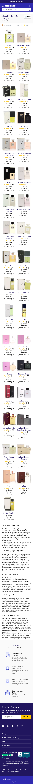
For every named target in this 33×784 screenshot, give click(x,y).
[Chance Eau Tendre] (24, 337)
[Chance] (9, 364)
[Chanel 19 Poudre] (24, 283)
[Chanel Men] (24, 256)
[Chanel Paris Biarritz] (9, 227)
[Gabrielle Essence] (24, 36)
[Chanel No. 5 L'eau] (24, 227)
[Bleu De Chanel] (24, 364)
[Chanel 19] (9, 310)
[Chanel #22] (24, 310)
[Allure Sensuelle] (9, 418)
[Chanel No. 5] (9, 256)
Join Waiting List (9, 53)
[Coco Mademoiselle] (24, 144)
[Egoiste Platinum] (24, 63)
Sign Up (26, 716)
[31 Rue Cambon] (9, 504)
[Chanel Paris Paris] (24, 200)
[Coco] (9, 173)
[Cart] (30, 6)
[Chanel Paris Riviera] (9, 200)
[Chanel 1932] (9, 283)
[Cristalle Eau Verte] (24, 90)
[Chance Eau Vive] (9, 337)
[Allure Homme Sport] (9, 448)
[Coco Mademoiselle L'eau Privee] (9, 144)
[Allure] (9, 477)
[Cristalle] (9, 117)
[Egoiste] (9, 90)
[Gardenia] (9, 36)
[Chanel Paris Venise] (24, 173)
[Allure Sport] (24, 391)
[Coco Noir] (24, 117)
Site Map (18, 771)
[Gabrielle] (9, 63)
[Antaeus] (9, 391)
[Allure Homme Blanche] (24, 448)
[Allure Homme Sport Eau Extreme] (24, 418)
